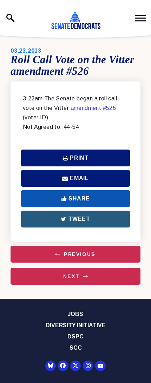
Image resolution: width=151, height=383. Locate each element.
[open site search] (10, 18)
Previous (80, 254)
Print (79, 158)
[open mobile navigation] (140, 18)
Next (71, 276)
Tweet (79, 219)
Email (79, 178)
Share (79, 199)
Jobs (75, 314)
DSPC (75, 336)
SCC (76, 348)
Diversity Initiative (76, 325)
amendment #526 (93, 108)
